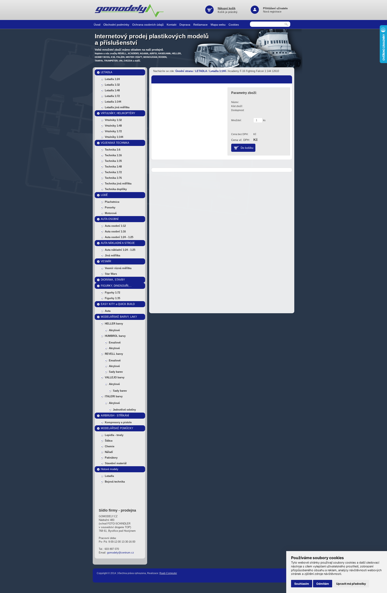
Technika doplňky (116, 189)
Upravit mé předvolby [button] (351, 583)
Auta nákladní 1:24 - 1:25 (120, 249)
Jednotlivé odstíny (124, 409)
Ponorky (110, 207)
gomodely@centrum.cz (120, 552)
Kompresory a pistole (118, 422)
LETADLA (106, 72)
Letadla (109, 476)
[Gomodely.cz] (130, 17)
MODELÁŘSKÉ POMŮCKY (117, 428)
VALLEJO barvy (114, 377)
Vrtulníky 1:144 (114, 136)
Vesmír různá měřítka (118, 268)
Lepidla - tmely (114, 435)
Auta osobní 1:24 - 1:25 (119, 237)
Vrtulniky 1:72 (113, 131)
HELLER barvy (114, 323)
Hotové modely (109, 469)
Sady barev (116, 371)
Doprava (184, 24)
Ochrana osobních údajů (148, 24)
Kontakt (171, 24)
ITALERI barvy (114, 396)
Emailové (115, 342)
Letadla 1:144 (113, 101)
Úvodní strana (184, 71)
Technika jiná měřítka (118, 183)
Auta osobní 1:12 (115, 225)
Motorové (111, 213)
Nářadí (109, 452)
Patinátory (111, 457)
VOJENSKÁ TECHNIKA (115, 142)
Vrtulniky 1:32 (113, 120)
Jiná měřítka (112, 255)
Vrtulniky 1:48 (113, 125)
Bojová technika (115, 481)
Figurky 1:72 (112, 292)
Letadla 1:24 (112, 79)
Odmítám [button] (322, 583)
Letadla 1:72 (112, 96)
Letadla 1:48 (112, 90)
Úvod (97, 24)
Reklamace (200, 24)
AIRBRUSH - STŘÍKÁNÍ (115, 415)
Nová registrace (272, 11)
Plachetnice (112, 201)
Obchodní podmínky (116, 24)
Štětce (108, 440)
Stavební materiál (116, 463)
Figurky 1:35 (112, 298)
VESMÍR (106, 261)
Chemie (109, 446)
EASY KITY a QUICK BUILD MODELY (118, 305)
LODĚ (104, 195)
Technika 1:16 (113, 155)
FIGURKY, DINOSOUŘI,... (116, 285)
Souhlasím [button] (301, 583)
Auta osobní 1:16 (115, 231)
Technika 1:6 (112, 149)
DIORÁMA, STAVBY (113, 279)
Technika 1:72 (113, 172)
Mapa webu (218, 24)
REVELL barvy (114, 353)
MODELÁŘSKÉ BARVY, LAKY (119, 316)
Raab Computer (168, 573)
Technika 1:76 (113, 177)
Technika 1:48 (113, 166)
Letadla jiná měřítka (117, 107)
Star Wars (111, 273)
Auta (107, 310)
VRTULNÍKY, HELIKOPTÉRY (118, 113)
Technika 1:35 (113, 160)
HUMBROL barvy (115, 335)
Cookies (234, 24)
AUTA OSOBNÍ (110, 219)
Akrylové (114, 330)
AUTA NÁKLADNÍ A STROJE (118, 242)
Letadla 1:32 (112, 84)
